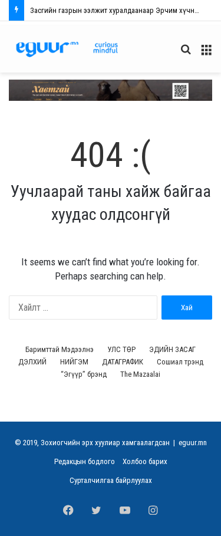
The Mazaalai (140, 374)
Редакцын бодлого (84, 461)
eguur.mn (193, 442)
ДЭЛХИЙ (32, 361)
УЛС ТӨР (121, 349)
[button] (110, 90)
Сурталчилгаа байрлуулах (111, 480)
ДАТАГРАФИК (122, 361)
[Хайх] (186, 54)
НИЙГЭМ (74, 361)
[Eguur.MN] (67, 49)
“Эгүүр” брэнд (84, 374)
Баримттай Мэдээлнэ (59, 349)
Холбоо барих (145, 461)
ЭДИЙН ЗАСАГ (172, 349)
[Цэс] (206, 54)
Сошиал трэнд (180, 361)
